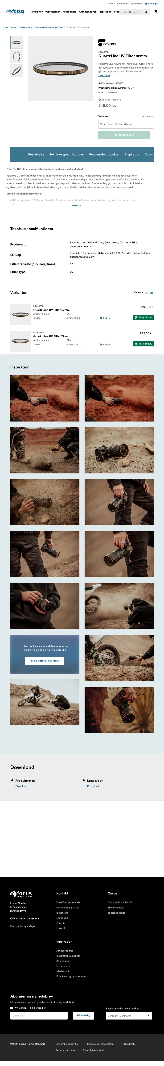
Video (13, 27)
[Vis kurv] (156, 11)
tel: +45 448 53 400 (67, 907)
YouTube (61, 923)
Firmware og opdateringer (71, 976)
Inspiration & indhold (68, 955)
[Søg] (146, 12)
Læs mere (104, 75)
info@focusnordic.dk (68, 902)
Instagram (62, 912)
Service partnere (65, 1050)
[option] (16, 42)
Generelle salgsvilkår (67, 1044)
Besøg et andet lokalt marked (122, 1008)
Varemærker (52, 12)
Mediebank (62, 971)
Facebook (62, 918)
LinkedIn (61, 928)
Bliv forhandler (116, 907)
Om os (111, 3)
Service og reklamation (100, 1044)
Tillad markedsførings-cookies (45, 661)
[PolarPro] (107, 42)
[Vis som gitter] (146, 292)
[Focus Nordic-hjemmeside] (15, 12)
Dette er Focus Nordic (120, 902)
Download (21, 786)
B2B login (153, 3)
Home (5, 27)
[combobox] (135, 12)
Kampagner (69, 12)
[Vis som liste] (151, 292)
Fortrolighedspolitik (93, 1050)
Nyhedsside (136, 3)
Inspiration (105, 12)
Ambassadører (87, 12)
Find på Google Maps (22, 926)
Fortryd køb (128, 1044)
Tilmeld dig (83, 1015)
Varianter (103, 116)
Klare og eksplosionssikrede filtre (48, 27)
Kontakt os (122, 3)
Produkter (37, 12)
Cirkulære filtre (25, 27)
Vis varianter (147, 116)
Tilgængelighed (117, 912)
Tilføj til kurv (126, 135)
